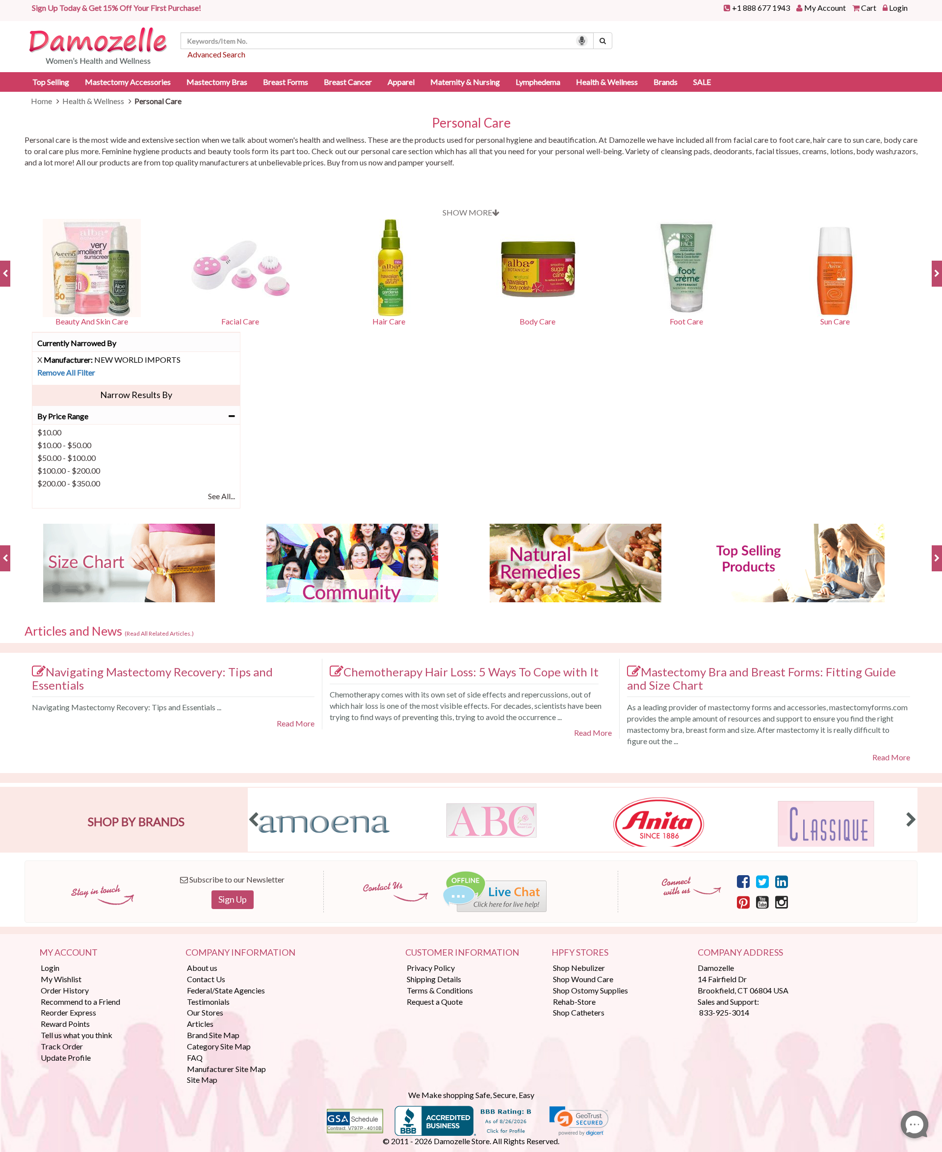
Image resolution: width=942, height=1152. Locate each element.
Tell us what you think (76, 1035)
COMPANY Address (740, 953)
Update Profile (66, 1057)
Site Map (202, 1079)
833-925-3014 (724, 1012)
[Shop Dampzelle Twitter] (762, 881)
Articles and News (109, 631)
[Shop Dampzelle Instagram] (781, 902)
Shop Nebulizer (579, 967)
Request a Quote (435, 1001)
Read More (295, 723)
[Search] (602, 40)
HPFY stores (579, 953)
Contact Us (206, 979)
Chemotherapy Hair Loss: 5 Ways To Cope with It (471, 672)
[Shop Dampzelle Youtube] (762, 902)
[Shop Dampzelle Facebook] (743, 881)
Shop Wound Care (583, 979)
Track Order (62, 1046)
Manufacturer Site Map (226, 1068)
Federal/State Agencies (226, 990)
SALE (702, 81)
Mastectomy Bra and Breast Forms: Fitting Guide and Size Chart (761, 678)
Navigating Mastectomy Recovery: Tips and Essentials (152, 678)
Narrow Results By (136, 394)
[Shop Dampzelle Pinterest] (743, 902)
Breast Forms (285, 81)
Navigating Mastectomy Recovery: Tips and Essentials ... (126, 707)
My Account (825, 7)
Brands (666, 81)
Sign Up (232, 899)
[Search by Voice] (582, 41)
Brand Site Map (213, 1035)
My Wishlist (61, 979)
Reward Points (65, 1023)
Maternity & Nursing (465, 81)
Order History (65, 990)
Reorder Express (68, 1012)
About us (202, 967)
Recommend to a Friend (80, 1001)
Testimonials (208, 1001)
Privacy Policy (431, 967)
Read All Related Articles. (159, 633)
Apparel (401, 81)
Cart (868, 7)
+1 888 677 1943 (761, 7)
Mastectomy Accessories (128, 81)
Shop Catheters (578, 1012)
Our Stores (205, 1012)
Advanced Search (216, 54)
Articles (200, 1023)
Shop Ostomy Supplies (590, 990)
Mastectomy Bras (216, 81)
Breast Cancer (348, 81)
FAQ (195, 1057)
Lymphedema (538, 81)
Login (898, 7)
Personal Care (471, 123)
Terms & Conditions (440, 990)
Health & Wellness (607, 81)
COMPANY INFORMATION (240, 953)
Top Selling (50, 81)
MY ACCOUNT (68, 953)
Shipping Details (434, 979)
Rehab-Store (574, 1001)
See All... (221, 496)
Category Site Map (219, 1046)
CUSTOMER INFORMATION (462, 953)
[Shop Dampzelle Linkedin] (781, 881)
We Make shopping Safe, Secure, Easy (471, 1094)
